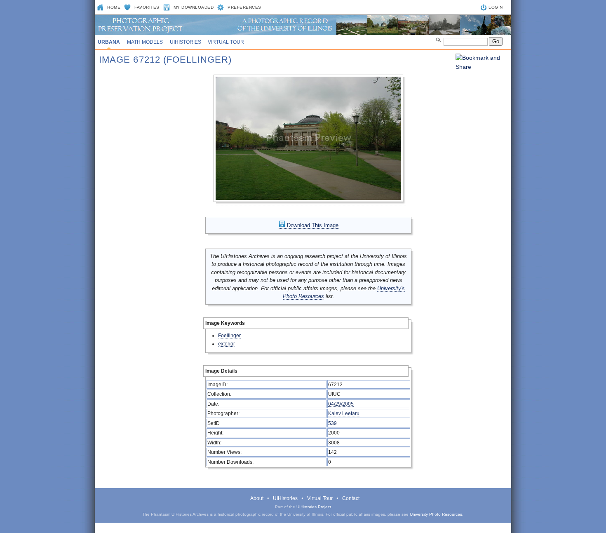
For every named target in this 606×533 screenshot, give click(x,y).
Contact (350, 498)
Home (113, 7)
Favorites (147, 7)
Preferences (244, 7)
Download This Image (311, 225)
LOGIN (496, 7)
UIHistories (185, 42)
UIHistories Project (313, 507)
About (256, 498)
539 (332, 423)
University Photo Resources (436, 514)
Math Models (145, 42)
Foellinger (229, 335)
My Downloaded (194, 7)
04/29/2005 (341, 403)
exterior (226, 343)
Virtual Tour (226, 42)
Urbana (109, 42)
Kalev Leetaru (343, 413)
